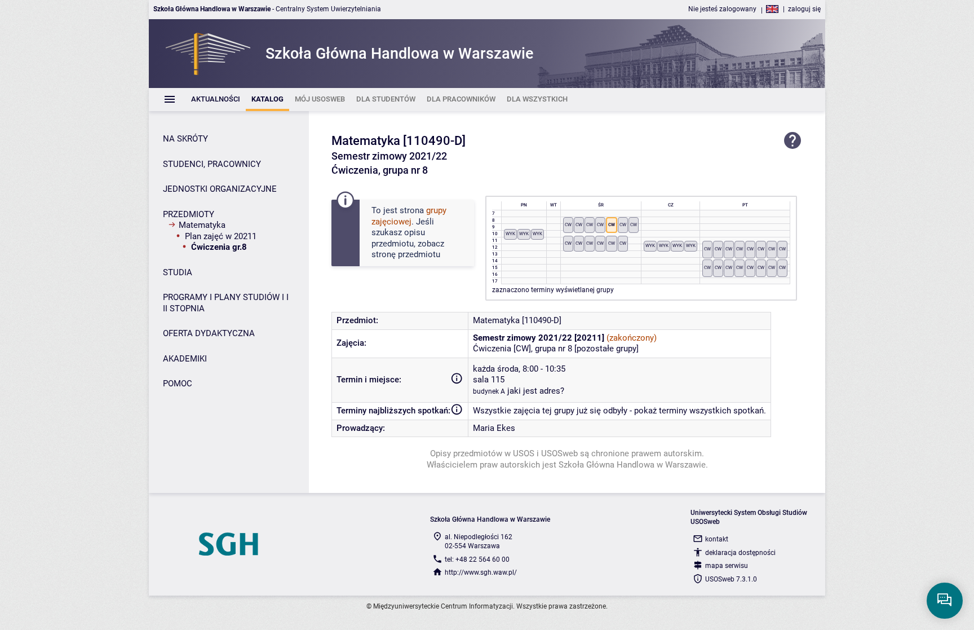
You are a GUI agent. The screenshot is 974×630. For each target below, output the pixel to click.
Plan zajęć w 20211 (220, 236)
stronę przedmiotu (405, 254)
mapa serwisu (726, 566)
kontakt (716, 539)
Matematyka (202, 225)
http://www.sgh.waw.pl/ (481, 572)
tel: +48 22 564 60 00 (477, 559)
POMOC (177, 383)
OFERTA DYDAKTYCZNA (209, 333)
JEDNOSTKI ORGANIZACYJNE (220, 189)
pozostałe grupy (606, 348)
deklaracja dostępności (740, 553)
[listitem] (215, 99)
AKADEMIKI (185, 359)
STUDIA (177, 272)
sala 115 (488, 380)
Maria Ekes (494, 428)
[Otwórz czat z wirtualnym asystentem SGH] (945, 601)
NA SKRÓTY (185, 139)
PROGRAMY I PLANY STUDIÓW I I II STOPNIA (226, 303)
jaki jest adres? (535, 391)
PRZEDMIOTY (188, 214)
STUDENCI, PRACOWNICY (212, 164)
